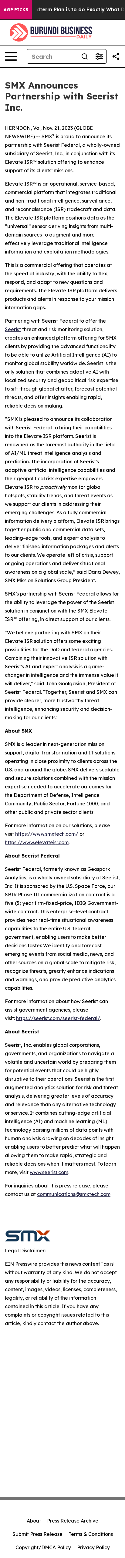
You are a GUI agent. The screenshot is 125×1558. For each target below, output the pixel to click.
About (34, 1521)
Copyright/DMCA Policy (43, 1547)
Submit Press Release (37, 1534)
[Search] (84, 56)
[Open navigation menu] (11, 56)
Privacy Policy (93, 1547)
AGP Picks (16, 9)
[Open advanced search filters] (99, 56)
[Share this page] (116, 56)
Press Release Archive (72, 1521)
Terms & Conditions (91, 1534)
